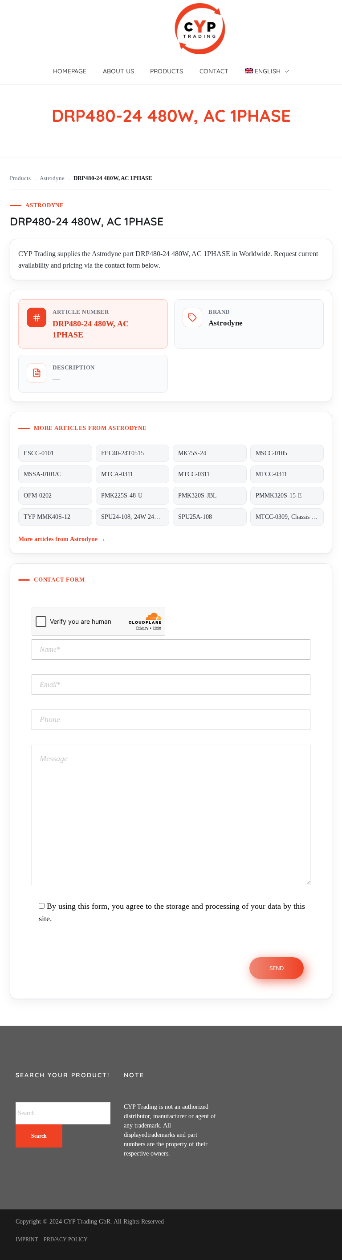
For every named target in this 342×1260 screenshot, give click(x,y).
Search (39, 1136)
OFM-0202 (38, 495)
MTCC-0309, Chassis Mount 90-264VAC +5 (290, 517)
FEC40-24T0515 (122, 453)
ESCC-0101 (39, 453)
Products (20, 178)
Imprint (27, 1239)
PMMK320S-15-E (279, 495)
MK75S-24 (192, 453)
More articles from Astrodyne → (62, 538)
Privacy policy (66, 1239)
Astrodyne (52, 178)
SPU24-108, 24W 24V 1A (134, 517)
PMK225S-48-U (121, 495)
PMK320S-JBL (197, 495)
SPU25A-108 (195, 517)
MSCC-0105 (271, 453)
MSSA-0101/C (42, 474)
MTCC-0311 (194, 474)
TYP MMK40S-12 (47, 517)
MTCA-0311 (117, 474)
